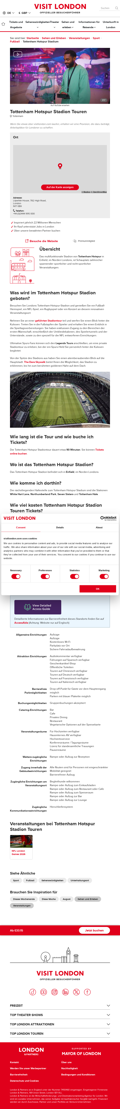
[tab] (15, 137)
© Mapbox (86, 191)
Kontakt (14, 1062)
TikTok (32, 992)
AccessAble (21, 623)
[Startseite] (3, 25)
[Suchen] (117, 7)
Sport (96, 38)
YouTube (43, 992)
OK (98, 589)
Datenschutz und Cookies (24, 1080)
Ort (15, 137)
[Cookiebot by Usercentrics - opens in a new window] (102, 518)
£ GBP (23, 13)
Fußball (15, 41)
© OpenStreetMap (99, 191)
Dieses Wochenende (24, 899)
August (66, 899)
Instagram (54, 992)
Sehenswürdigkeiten (52, 880)
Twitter (76, 992)
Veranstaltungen (79, 38)
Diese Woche (49, 899)
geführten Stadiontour (48, 321)
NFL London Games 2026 (18, 852)
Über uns (66, 1062)
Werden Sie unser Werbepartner (28, 1068)
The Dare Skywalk (34, 362)
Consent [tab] (20, 527)
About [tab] (99, 527)
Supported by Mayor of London (81, 1051)
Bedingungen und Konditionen (78, 1074)
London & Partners (31, 1051)
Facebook (87, 992)
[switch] (45, 576)
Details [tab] (60, 527)
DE (9, 13)
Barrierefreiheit (18, 1074)
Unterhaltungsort (80, 880)
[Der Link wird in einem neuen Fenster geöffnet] (60, 607)
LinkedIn (65, 992)
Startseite (33, 38)
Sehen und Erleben (54, 38)
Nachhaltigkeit (69, 1068)
